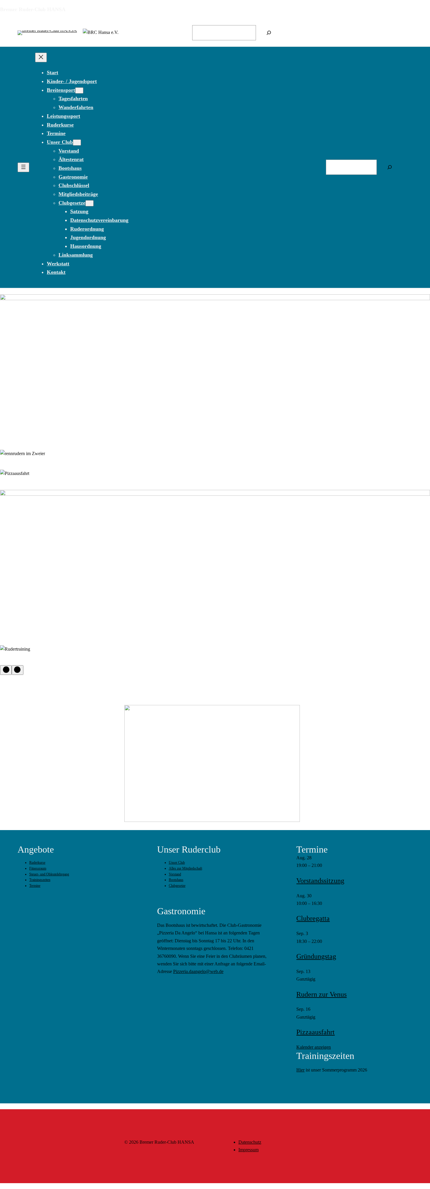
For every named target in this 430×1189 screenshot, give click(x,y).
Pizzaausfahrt (315, 1032)
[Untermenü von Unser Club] (77, 142)
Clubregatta (313, 918)
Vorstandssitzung (320, 880)
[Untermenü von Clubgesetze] (89, 203)
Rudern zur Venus (321, 994)
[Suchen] (269, 32)
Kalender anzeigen (313, 1047)
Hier (300, 1069)
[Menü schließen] (41, 57)
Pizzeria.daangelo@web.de (198, 971)
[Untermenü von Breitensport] (79, 90)
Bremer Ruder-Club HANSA (33, 9)
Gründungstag (316, 956)
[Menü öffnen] (23, 167)
